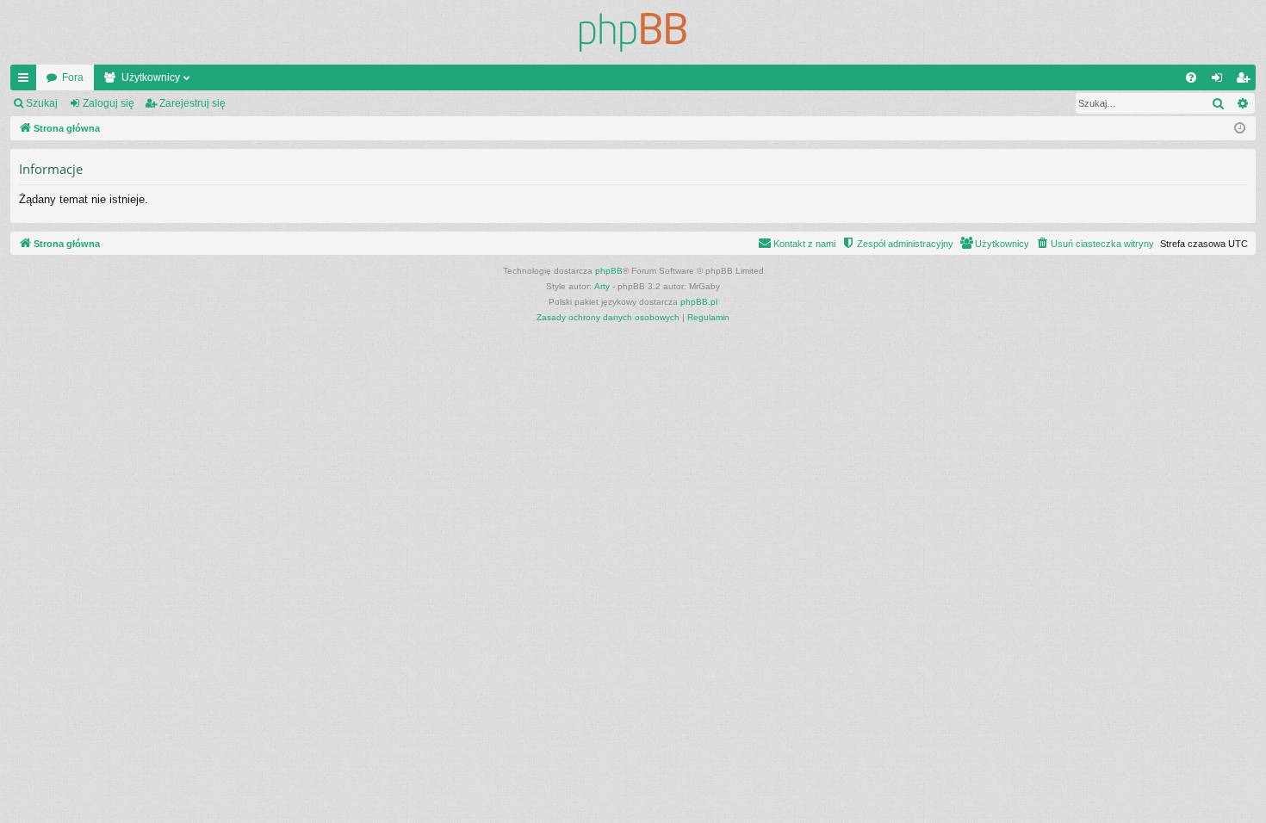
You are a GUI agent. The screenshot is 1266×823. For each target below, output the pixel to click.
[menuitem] (1191, 77)
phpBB (609, 270)
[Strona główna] (633, 32)
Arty (602, 286)
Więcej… (26, 80)
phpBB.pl (698, 301)
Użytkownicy (150, 77)
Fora (73, 77)
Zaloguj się (108, 103)
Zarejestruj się (192, 103)
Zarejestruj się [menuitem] (1246, 80)
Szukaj (42, 103)
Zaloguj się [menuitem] (1220, 80)
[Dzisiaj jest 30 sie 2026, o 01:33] (1239, 129)
